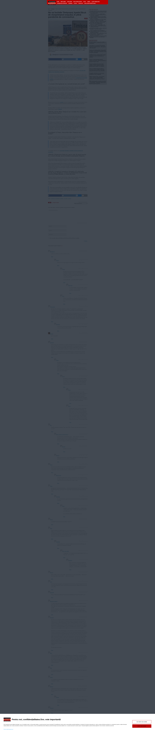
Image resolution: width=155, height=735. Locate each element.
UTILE (84, 1)
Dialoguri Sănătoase (90, 3)
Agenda (70, 3)
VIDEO (88, 1)
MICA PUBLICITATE (77, 1)
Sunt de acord (142, 726)
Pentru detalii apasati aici (8, 729)
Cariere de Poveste (62, 3)
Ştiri (58, 1)
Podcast (80, 3)
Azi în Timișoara (96, 1)
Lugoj (75, 3)
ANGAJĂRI (69, 1)
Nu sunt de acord (142, 721)
